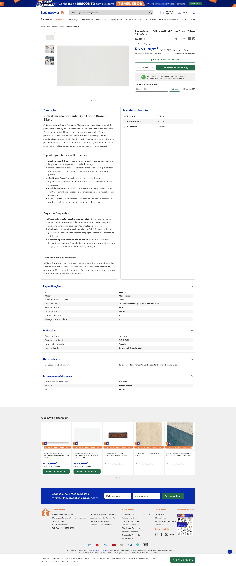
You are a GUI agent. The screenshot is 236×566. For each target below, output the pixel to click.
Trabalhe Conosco (163, 524)
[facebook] (189, 38)
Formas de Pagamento (131, 524)
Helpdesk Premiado (130, 531)
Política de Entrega (130, 518)
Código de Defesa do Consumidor (136, 514)
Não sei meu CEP (189, 89)
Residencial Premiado (131, 535)
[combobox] (113, 12)
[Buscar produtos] (150, 12)
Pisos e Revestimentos (56, 26)
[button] (229, 552)
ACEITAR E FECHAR (183, 560)
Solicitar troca (58, 521)
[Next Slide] (194, 448)
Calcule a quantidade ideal (166, 59)
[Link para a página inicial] (43, 27)
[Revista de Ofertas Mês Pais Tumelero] (185, 534)
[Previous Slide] (42, 448)
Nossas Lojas (160, 518)
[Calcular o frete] (174, 89)
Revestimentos (73, 26)
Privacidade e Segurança (165, 521)
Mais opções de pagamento (185, 53)
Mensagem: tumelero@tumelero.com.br (69, 518)
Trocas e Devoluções (130, 521)
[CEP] (151, 87)
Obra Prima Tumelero (131, 528)
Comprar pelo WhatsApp (62, 514)
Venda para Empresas (61, 524)
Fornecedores (127, 538)
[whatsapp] (193, 38)
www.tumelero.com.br (101, 550)
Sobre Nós (159, 514)
